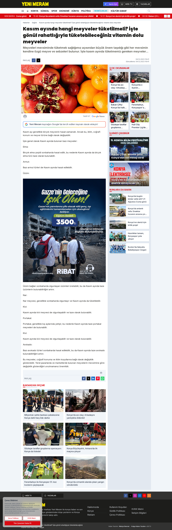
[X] (130, 495)
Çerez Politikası (117, 515)
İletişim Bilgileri (139, 513)
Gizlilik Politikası (117, 511)
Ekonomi (64, 11)
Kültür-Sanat (119, 11)
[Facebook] (126, 495)
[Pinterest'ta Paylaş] (98, 378)
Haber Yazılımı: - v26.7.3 (129, 526)
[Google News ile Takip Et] (98, 116)
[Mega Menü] (22, 11)
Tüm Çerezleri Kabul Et (22, 523)
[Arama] (149, 11)
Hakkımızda (93, 507)
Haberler (26, 23)
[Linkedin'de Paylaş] (93, 378)
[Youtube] (144, 495)
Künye (90, 511)
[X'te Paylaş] (38, 60)
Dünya (75, 11)
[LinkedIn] (140, 495)
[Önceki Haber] (165, 16)
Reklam (91, 515)
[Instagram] (135, 495)
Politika (86, 11)
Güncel (45, 11)
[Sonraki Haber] (168, 16)
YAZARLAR (51, 495)
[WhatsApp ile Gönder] (102, 378)
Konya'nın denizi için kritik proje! (102, 16)
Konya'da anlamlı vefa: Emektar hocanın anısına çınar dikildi (48, 16)
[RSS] (149, 495)
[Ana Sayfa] (28, 11)
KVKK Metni (137, 509)
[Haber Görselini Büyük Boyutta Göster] (64, 89)
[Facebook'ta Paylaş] (34, 60)
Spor (54, 11)
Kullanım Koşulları (118, 507)
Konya (34, 11)
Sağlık (34, 23)
